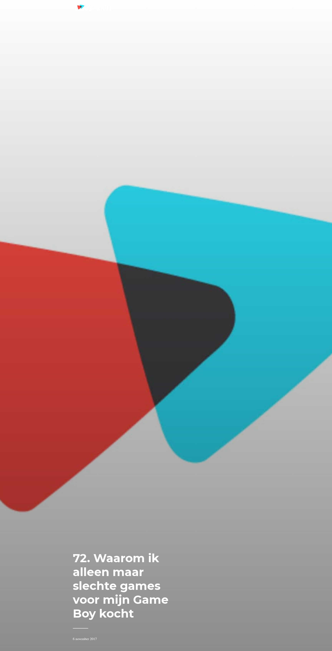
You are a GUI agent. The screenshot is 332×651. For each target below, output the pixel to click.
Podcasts (225, 5)
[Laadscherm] (92, 7)
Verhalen (201, 5)
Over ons (248, 5)
